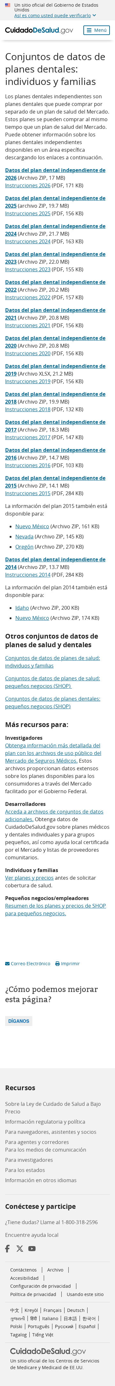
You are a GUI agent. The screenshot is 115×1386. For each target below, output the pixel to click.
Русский (64, 1326)
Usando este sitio (85, 1294)
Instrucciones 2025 (27, 213)
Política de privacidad (33, 1294)
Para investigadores (29, 1159)
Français (52, 1310)
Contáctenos (23, 1270)
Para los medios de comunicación (45, 1149)
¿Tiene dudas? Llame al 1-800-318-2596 (51, 1222)
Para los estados (25, 1170)
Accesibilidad (24, 1278)
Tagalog (18, 1335)
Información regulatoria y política (45, 1121)
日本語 (70, 1318)
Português (39, 1326)
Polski (16, 1326)
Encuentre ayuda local (31, 1234)
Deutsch (76, 1310)
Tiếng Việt (42, 1335)
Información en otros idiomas (41, 1180)
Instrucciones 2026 (27, 185)
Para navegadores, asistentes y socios (50, 1131)
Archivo (55, 1270)
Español (87, 1326)
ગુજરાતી (17, 1318)
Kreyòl (31, 1310)
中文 (14, 1310)
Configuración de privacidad (40, 1286)
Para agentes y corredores (37, 1142)
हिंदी (33, 1318)
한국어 (89, 1318)
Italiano (50, 1318)
